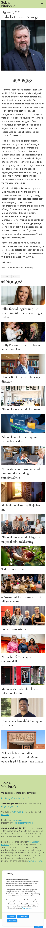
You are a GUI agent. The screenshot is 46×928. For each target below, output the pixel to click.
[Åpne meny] (42, 4)
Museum (5, 814)
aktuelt (6, 276)
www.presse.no (35, 861)
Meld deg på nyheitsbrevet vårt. (15, 798)
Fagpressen (17, 820)
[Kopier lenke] (26, 81)
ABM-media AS (19, 812)
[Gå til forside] (18, 4)
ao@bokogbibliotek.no (11, 806)
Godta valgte (23, 916)
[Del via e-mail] (23, 81)
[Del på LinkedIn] (19, 81)
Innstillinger (38, 926)
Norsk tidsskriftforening (22, 823)
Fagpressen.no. (26, 908)
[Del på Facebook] (15, 81)
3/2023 (16, 276)
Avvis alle (11, 916)
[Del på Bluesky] (30, 81)
